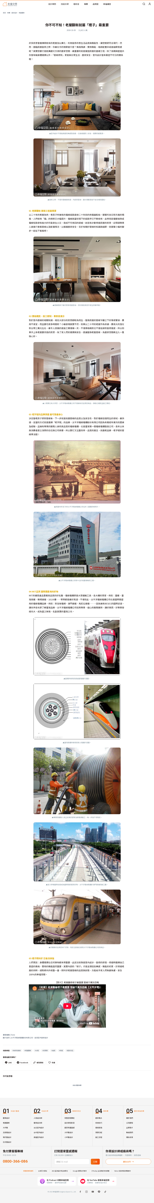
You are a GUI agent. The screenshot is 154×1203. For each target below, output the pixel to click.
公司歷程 (129, 1123)
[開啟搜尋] (143, 4)
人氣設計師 (38, 1118)
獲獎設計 (6, 1118)
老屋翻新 (22, 13)
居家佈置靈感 (69, 1127)
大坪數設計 (68, 1132)
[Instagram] (86, 1191)
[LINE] (99, 1191)
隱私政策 (129, 1137)
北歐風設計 (7, 1132)
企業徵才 (129, 1127)
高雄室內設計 (39, 1137)
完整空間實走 (69, 1118)
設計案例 (52, 4)
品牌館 (95, 4)
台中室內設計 (39, 1132)
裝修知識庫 (17, 1050)
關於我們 (129, 1118)
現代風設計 (7, 1137)
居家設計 (14, 13)
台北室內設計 (39, 1127)
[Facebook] (80, 1191)
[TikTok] (105, 1191)
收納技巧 (98, 1123)
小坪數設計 (68, 1137)
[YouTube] (93, 1191)
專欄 (86, 4)
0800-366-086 (15, 1161)
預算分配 (98, 1132)
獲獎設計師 (38, 1123)
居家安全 (70, 1050)
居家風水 (98, 1118)
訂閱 (95, 1161)
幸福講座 (107, 4)
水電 (37, 1050)
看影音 (76, 4)
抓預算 (45, 1050)
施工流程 (98, 1137)
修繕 (61, 1050)
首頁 (4, 13)
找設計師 (65, 4)
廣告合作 (127, 1161)
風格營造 (98, 1127)
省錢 (53, 1050)
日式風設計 (7, 1142)
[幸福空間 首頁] (10, 4)
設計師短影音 (69, 1123)
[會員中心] (149, 4)
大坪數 (5, 1127)
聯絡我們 (129, 1132)
